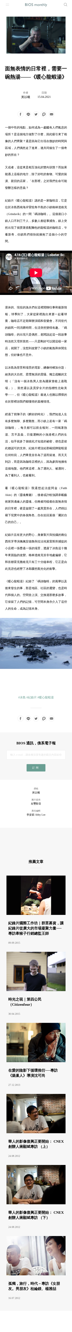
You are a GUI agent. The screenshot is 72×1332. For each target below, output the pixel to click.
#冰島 (22, 697)
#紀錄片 (31, 697)
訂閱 (36, 767)
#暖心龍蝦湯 (45, 697)
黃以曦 (25, 97)
